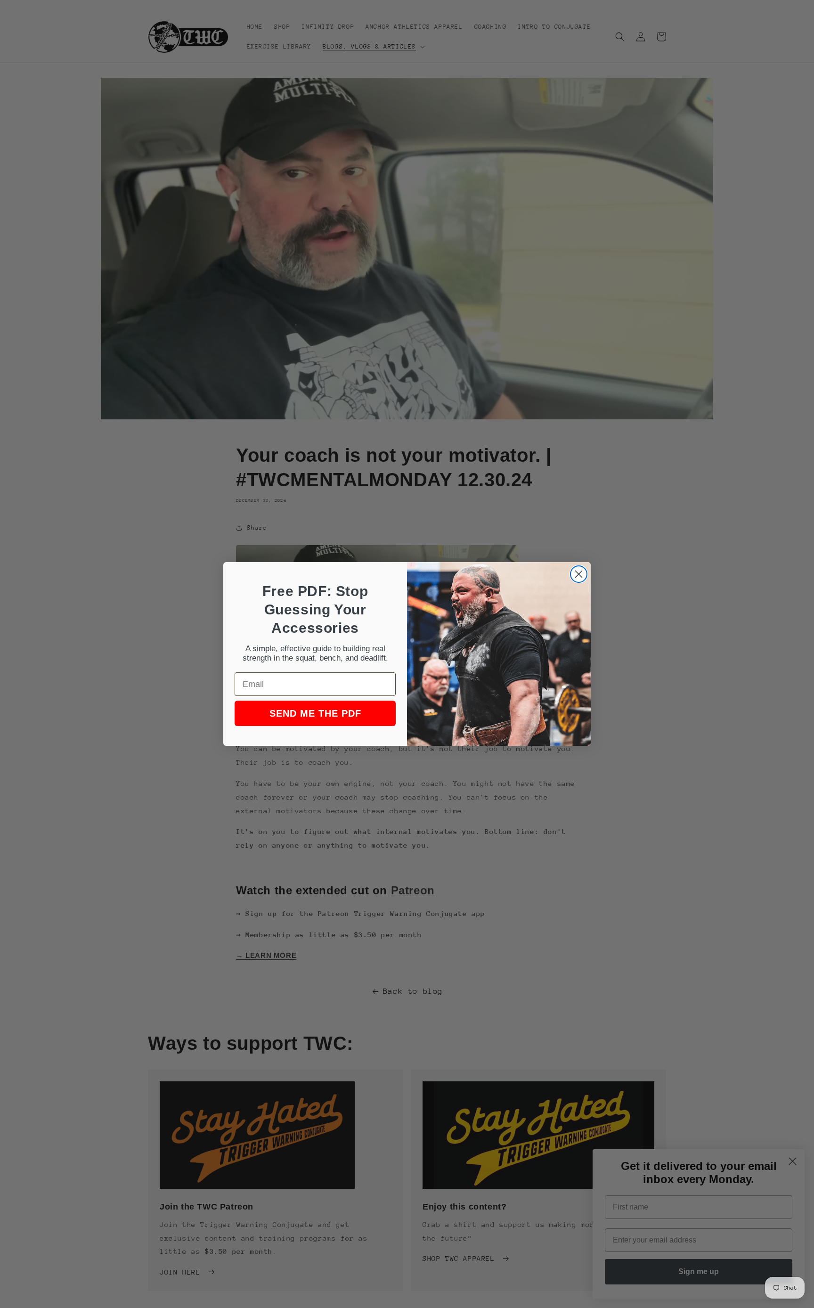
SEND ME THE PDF (315, 713)
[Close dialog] (578, 574)
